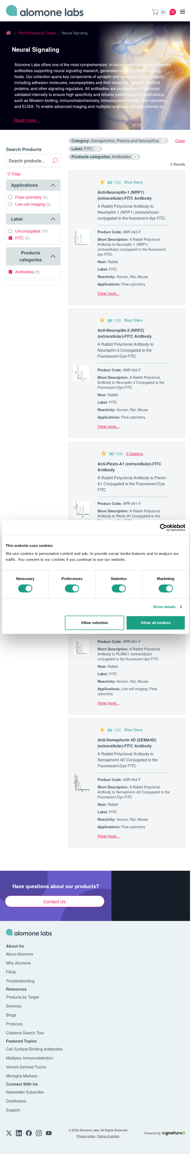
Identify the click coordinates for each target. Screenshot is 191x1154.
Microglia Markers (21, 1076)
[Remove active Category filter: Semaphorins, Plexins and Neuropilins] (163, 141)
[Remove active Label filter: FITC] (97, 149)
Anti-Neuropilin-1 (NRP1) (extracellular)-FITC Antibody (124, 195)
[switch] (72, 588)
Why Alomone (18, 963)
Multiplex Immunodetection (29, 1058)
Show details (164, 607)
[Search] (173, 12)
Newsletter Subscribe (25, 1092)
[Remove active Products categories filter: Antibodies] (135, 157)
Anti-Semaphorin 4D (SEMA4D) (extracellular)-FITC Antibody (126, 743)
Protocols (14, 1024)
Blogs (11, 1015)
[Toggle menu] (182, 11)
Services (13, 1006)
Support (13, 1110)
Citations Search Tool (25, 1033)
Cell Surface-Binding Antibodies (34, 1049)
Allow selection (94, 623)
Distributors (16, 1101)
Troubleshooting (20, 981)
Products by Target (22, 997)
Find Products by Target (37, 32)
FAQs (11, 972)
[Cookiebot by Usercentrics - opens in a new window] (163, 527)
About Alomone (19, 954)
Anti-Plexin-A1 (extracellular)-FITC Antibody (129, 467)
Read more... (27, 120)
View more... (108, 293)
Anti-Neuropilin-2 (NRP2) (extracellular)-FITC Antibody (124, 333)
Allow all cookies (156, 623)
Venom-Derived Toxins (26, 1067)
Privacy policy (86, 1136)
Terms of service (108, 1136)
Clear (180, 141)
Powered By (152, 1133)
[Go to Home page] (45, 12)
